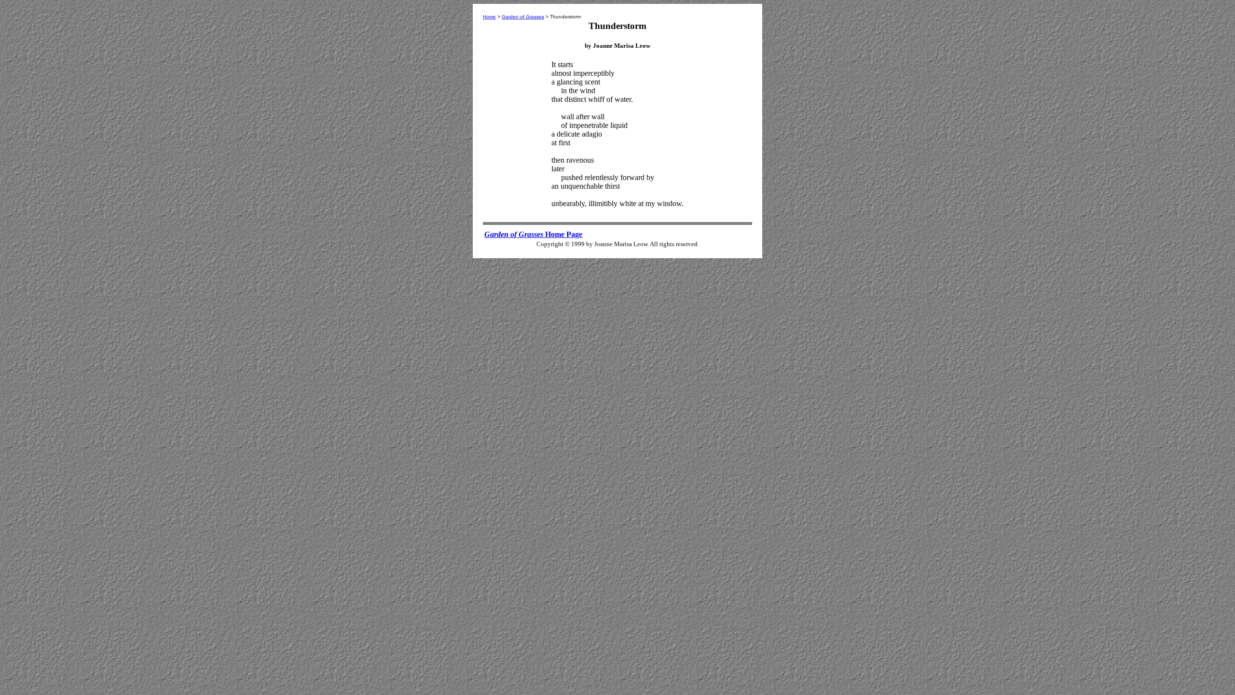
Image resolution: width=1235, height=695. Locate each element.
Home (489, 16)
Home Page (533, 234)
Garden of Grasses (523, 16)
